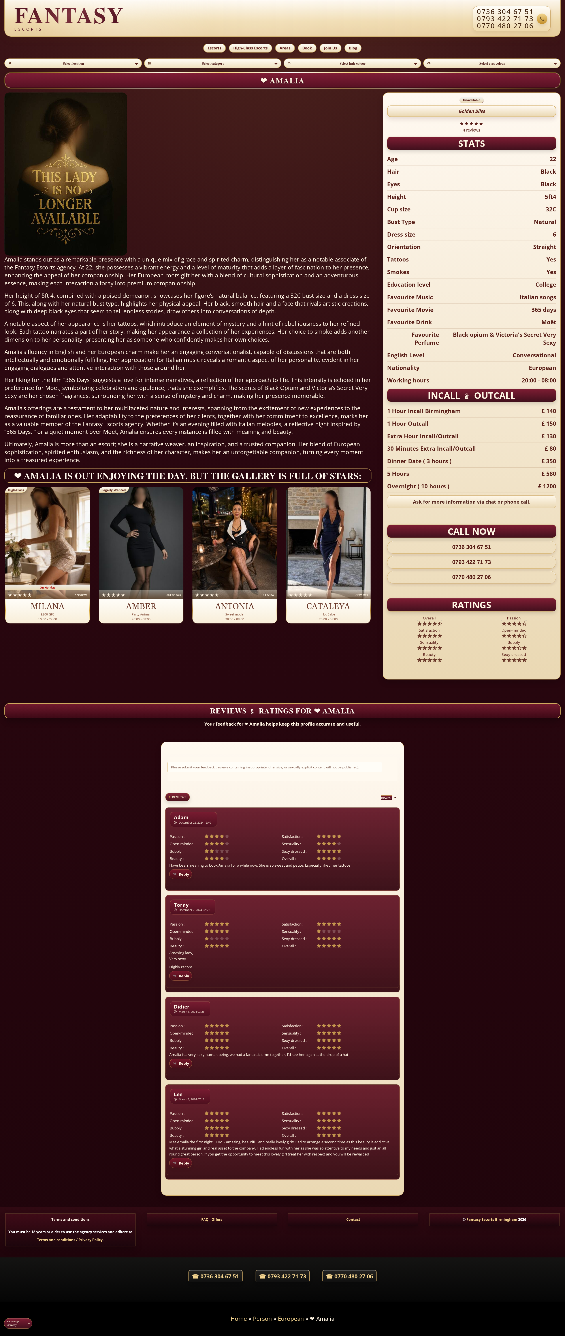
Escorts (214, 48)
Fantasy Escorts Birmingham (492, 1219)
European (291, 1319)
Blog (353, 48)
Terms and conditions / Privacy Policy (70, 1239)
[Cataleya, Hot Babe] (328, 555)
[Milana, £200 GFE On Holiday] (47, 555)
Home (239, 1319)
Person (262, 1319)
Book (307, 48)
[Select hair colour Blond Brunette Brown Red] (352, 63)
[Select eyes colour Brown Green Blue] (492, 63)
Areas (285, 48)
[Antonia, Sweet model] (235, 555)
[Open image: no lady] (94, 174)
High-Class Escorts (250, 48)
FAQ (205, 1219)
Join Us (330, 48)
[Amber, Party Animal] (141, 555)
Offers (216, 1219)
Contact (353, 1219)
